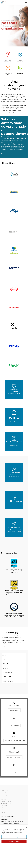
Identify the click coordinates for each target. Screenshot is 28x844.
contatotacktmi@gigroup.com (15, 740)
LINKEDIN (14, 772)
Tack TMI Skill (4, 805)
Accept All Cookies (14, 841)
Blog (2, 807)
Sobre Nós (3, 792)
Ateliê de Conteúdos (6, 801)
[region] (14, 834)
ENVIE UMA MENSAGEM (14, 757)
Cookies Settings (14, 836)
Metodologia (4, 795)
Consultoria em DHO (6, 803)
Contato (3, 809)
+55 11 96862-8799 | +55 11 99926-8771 (14, 821)
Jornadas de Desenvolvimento (8, 797)
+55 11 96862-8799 (14, 725)
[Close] (26, 827)
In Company (4, 799)
